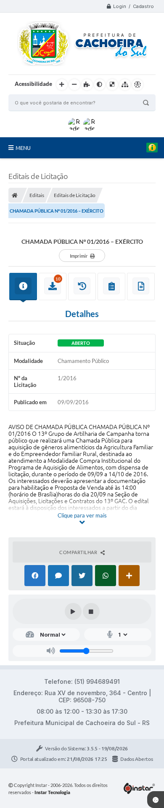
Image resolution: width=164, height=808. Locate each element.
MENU (23, 148)
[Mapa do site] (124, 84)
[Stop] (91, 611)
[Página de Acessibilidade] (137, 84)
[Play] (73, 611)
